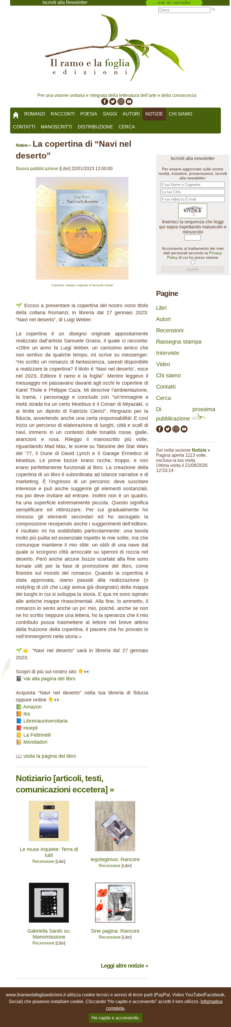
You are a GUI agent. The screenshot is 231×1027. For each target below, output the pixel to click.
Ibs (26, 714)
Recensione (43, 861)
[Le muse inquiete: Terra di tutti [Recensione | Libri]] (49, 842)
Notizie (154, 114)
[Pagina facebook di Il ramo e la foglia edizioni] (104, 103)
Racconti (63, 114)
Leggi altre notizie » (124, 966)
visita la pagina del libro (49, 756)
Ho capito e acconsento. (116, 1017)
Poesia (88, 114)
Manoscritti (56, 126)
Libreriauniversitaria (45, 721)
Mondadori (35, 742)
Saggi (110, 114)
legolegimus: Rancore (115, 859)
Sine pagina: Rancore (115, 931)
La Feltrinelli (37, 735)
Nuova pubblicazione (37, 168)
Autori (131, 114)
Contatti (24, 126)
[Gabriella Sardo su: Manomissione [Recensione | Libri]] (49, 924)
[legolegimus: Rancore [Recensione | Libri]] (115, 852)
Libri (161, 308)
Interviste (167, 353)
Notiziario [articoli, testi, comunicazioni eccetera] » (65, 784)
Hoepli (30, 728)
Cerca (127, 126)
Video (163, 364)
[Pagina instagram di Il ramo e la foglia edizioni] (121, 103)
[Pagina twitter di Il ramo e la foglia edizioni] (112, 103)
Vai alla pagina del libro (49, 678)
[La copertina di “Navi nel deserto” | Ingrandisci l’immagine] (82, 281)
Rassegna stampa (178, 341)
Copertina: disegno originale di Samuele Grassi (82, 285)
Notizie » (23, 145)
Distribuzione (95, 126)
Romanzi (34, 114)
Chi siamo (180, 114)
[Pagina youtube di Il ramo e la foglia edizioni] (129, 103)
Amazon (32, 707)
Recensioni (169, 330)
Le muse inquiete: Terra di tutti (49, 852)
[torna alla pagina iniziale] (15, 113)
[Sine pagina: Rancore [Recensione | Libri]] (115, 924)
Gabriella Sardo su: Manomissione (49, 934)
